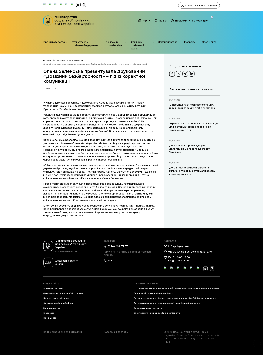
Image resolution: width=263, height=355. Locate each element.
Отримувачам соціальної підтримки (85, 44)
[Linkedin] (205, 269)
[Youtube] (192, 269)
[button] (66, 42)
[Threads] (212, 269)
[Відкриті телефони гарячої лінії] (257, 343)
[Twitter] (172, 269)
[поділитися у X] (178, 74)
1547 (111, 260)
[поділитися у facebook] (172, 74)
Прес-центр (209, 42)
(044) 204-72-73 (118, 246)
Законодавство (168, 42)
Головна (47, 60)
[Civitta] (131, 337)
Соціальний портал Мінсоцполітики (153, 293)
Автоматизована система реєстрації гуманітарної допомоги (167, 303)
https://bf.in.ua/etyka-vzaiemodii (63, 215)
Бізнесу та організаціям (114, 44)
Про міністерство (54, 42)
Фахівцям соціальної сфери (137, 45)
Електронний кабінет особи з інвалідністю (157, 313)
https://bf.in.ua (145, 205)
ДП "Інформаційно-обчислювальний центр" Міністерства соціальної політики (176, 288)
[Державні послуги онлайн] (215, 20)
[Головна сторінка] (70, 20)
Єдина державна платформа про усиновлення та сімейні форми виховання (175, 298)
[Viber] (199, 269)
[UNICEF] (71, 339)
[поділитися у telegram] (185, 74)
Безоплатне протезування (148, 308)
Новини (76, 60)
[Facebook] (166, 269)
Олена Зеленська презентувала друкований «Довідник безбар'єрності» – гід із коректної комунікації (95, 64)
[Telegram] (179, 269)
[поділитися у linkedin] (192, 74)
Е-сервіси (189, 42)
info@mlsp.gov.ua (178, 246)
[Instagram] (186, 269)
